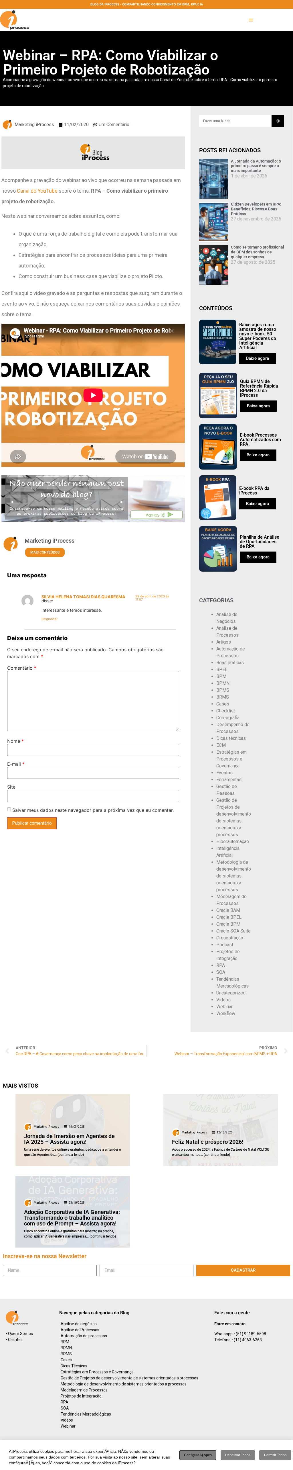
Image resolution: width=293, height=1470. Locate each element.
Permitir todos (275, 1455)
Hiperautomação (232, 841)
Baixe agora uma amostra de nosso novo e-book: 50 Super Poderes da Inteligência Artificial (257, 336)
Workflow (225, 1013)
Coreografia (227, 717)
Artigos (223, 642)
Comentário (21, 668)
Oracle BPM (228, 924)
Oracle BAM (228, 910)
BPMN (222, 683)
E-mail (16, 764)
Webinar (224, 1006)
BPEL (221, 669)
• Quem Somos (19, 1333)
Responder (49, 619)
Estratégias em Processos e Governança (231, 759)
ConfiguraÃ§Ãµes (198, 1455)
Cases (222, 704)
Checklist (225, 711)
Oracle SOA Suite (233, 931)
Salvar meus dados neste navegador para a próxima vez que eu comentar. (93, 810)
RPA (220, 965)
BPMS (222, 690)
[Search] (278, 121)
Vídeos (223, 999)
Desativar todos (237, 1455)
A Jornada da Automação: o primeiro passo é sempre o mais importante (256, 166)
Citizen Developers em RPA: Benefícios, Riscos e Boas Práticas (256, 209)
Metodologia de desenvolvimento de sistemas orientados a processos (233, 875)
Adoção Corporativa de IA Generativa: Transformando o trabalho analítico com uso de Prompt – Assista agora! (72, 1218)
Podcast (224, 944)
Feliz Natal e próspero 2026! (207, 1141)
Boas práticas (230, 662)
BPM (221, 676)
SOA (220, 972)
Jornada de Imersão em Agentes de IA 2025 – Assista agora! (69, 1139)
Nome (15, 741)
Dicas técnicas (231, 738)
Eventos (224, 772)
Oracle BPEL (228, 917)
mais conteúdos (45, 552)
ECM (221, 745)
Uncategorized (231, 993)
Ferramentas (228, 779)
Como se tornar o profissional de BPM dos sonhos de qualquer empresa (257, 252)
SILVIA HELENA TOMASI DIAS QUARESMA (83, 596)
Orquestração (229, 938)
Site (11, 787)
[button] (251, 20)
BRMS (222, 697)
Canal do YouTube (37, 191)
